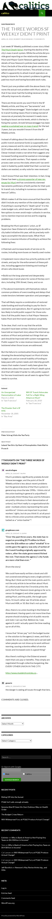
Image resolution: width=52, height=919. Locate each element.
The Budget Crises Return (12, 814)
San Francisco (8, 24)
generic (9, 683)
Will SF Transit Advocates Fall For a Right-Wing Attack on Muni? (37, 395)
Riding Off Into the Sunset (12, 797)
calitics (5, 13)
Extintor (4, 837)
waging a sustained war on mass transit (19, 126)
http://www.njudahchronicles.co (21, 673)
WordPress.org (7, 903)
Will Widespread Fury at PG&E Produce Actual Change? (25, 819)
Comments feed (8, 898)
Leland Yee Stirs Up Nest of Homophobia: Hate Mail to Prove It (24, 445)
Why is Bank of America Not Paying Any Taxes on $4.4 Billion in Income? (23, 838)
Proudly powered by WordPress (13, 916)
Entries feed (6, 893)
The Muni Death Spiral (12, 49)
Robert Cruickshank (23, 39)
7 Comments (39, 39)
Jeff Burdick (6, 867)
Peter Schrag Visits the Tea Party (15, 433)
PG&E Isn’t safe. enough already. (15, 802)
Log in (4, 888)
